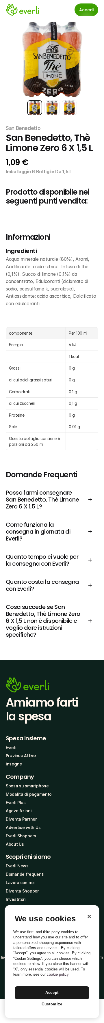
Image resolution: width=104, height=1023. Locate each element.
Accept (52, 992)
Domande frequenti (25, 874)
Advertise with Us (23, 827)
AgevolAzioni (19, 810)
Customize (52, 1004)
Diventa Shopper (22, 890)
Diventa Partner (21, 819)
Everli (11, 747)
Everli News (17, 865)
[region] (52, 961)
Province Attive (21, 756)
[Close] (89, 916)
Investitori (16, 899)
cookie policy (58, 974)
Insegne (14, 764)
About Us (15, 844)
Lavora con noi (20, 882)
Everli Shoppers (21, 835)
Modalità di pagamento (29, 794)
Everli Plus (16, 802)
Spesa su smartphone (27, 785)
